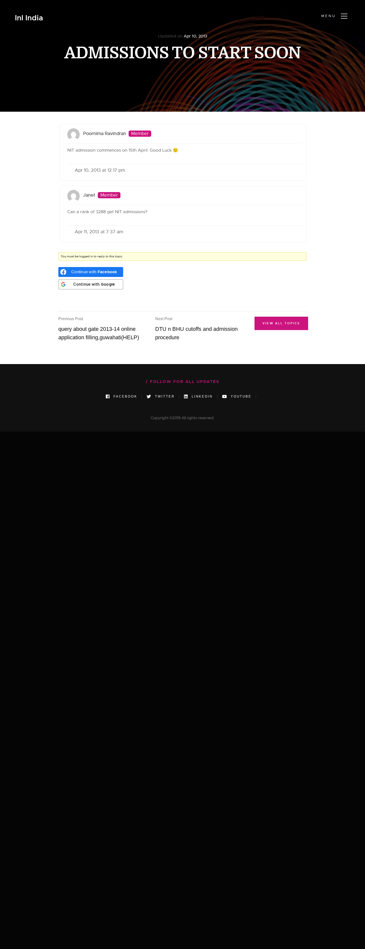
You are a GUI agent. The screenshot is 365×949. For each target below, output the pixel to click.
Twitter (164, 396)
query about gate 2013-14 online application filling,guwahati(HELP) (98, 328)
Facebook (124, 396)
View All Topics (281, 323)
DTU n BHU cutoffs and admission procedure (196, 328)
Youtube (240, 396)
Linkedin (201, 396)
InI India (29, 18)
